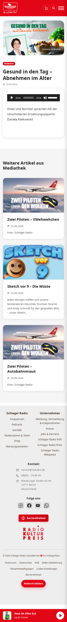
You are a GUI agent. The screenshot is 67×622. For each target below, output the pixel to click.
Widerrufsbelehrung (52, 562)
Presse (50, 428)
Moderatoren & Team (17, 435)
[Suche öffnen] (54, 8)
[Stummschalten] (45, 98)
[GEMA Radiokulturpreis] (33, 532)
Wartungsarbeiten (17, 446)
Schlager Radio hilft (50, 439)
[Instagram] (21, 505)
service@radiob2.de (33, 469)
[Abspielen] (60, 615)
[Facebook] (29, 505)
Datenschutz (25, 562)
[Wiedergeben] (12, 98)
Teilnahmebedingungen (21, 568)
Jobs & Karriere (50, 434)
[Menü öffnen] (61, 8)
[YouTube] (38, 505)
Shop (17, 441)
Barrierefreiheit (36, 518)
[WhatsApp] (46, 505)
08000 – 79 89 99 (31, 475)
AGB (37, 562)
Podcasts (17, 424)
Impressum (10, 562)
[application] (33, 97)
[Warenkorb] (46, 8)
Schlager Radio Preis (50, 445)
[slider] (53, 97)
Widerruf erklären (33, 583)
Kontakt (17, 430)
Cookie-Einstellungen (46, 568)
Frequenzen (17, 419)
